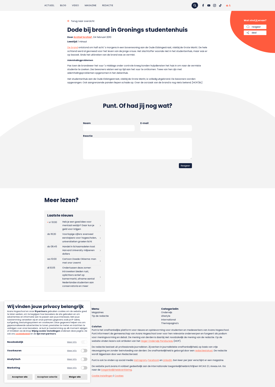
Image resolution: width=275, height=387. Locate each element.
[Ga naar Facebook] (203, 5)
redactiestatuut (204, 350)
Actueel (49, 5)
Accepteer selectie (47, 377)
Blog (63, 5)
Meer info (72, 342)
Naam (87, 123)
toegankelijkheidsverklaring (116, 369)
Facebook (153, 360)
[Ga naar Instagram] (214, 5)
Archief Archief (83, 37)
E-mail (144, 123)
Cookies (119, 375)
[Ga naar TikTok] (220, 5)
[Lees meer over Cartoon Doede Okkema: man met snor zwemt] (74, 261)
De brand (72, 47)
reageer (256, 26)
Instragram (140, 360)
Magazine (90, 5)
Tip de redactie (100, 316)
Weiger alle (75, 377)
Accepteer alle (20, 377)
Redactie (107, 5)
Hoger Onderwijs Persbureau (157, 341)
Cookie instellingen (102, 375)
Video (75, 5)
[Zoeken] (194, 5)
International (168, 319)
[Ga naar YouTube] (209, 5)
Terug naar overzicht (83, 21)
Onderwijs (166, 312)
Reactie (88, 136)
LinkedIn (167, 360)
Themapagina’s (170, 323)
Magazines (98, 312)
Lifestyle (165, 316)
